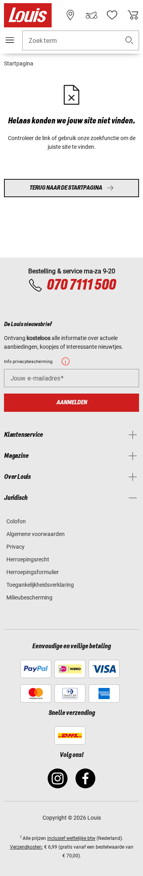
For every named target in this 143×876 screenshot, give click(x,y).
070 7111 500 (81, 285)
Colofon (16, 521)
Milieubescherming (29, 597)
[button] (129, 41)
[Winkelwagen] (133, 15)
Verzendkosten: (26, 847)
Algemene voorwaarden (35, 534)
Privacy (15, 547)
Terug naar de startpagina (65, 187)
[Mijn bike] (91, 15)
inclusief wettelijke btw (71, 838)
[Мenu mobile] (10, 40)
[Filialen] (70, 15)
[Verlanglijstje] (112, 15)
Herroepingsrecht (27, 559)
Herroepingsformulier (32, 572)
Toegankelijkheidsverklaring (40, 585)
